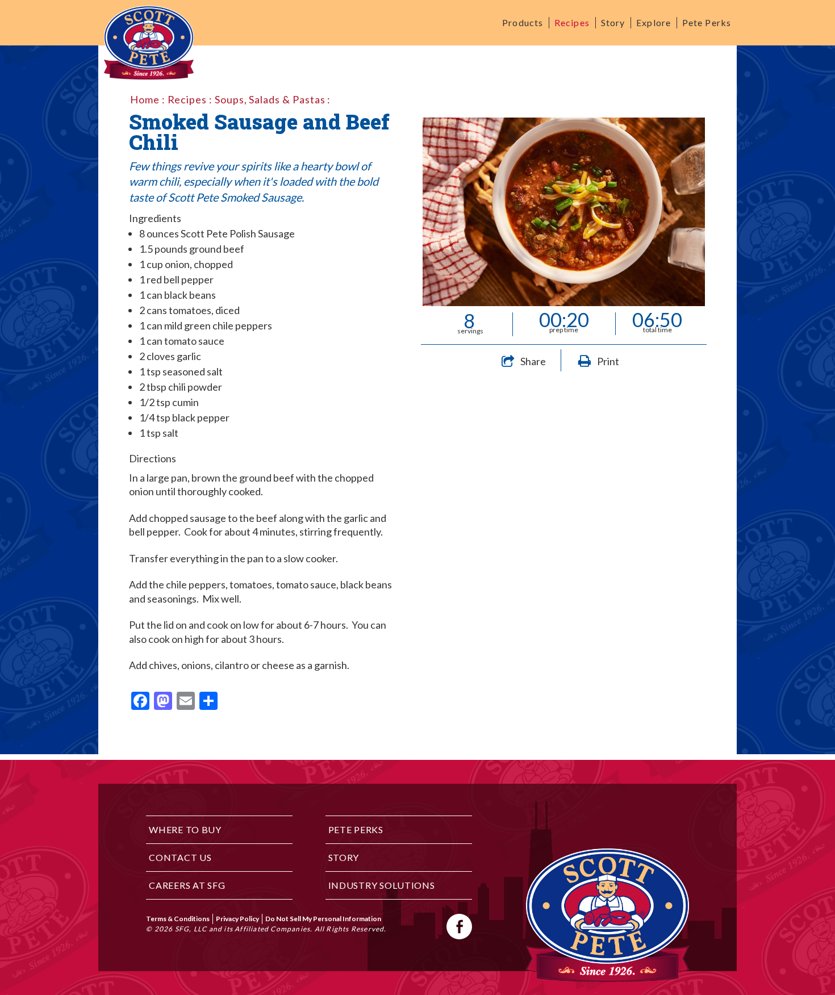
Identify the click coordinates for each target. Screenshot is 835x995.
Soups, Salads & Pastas (270, 99)
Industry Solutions (381, 885)
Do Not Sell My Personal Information (323, 918)
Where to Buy (185, 829)
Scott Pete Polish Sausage (238, 233)
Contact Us (180, 857)
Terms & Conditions (178, 918)
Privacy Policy (237, 918)
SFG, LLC (191, 929)
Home (145, 99)
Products (522, 22)
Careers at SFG (187, 885)
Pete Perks (706, 22)
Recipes (572, 22)
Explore (653, 22)
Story (613, 22)
